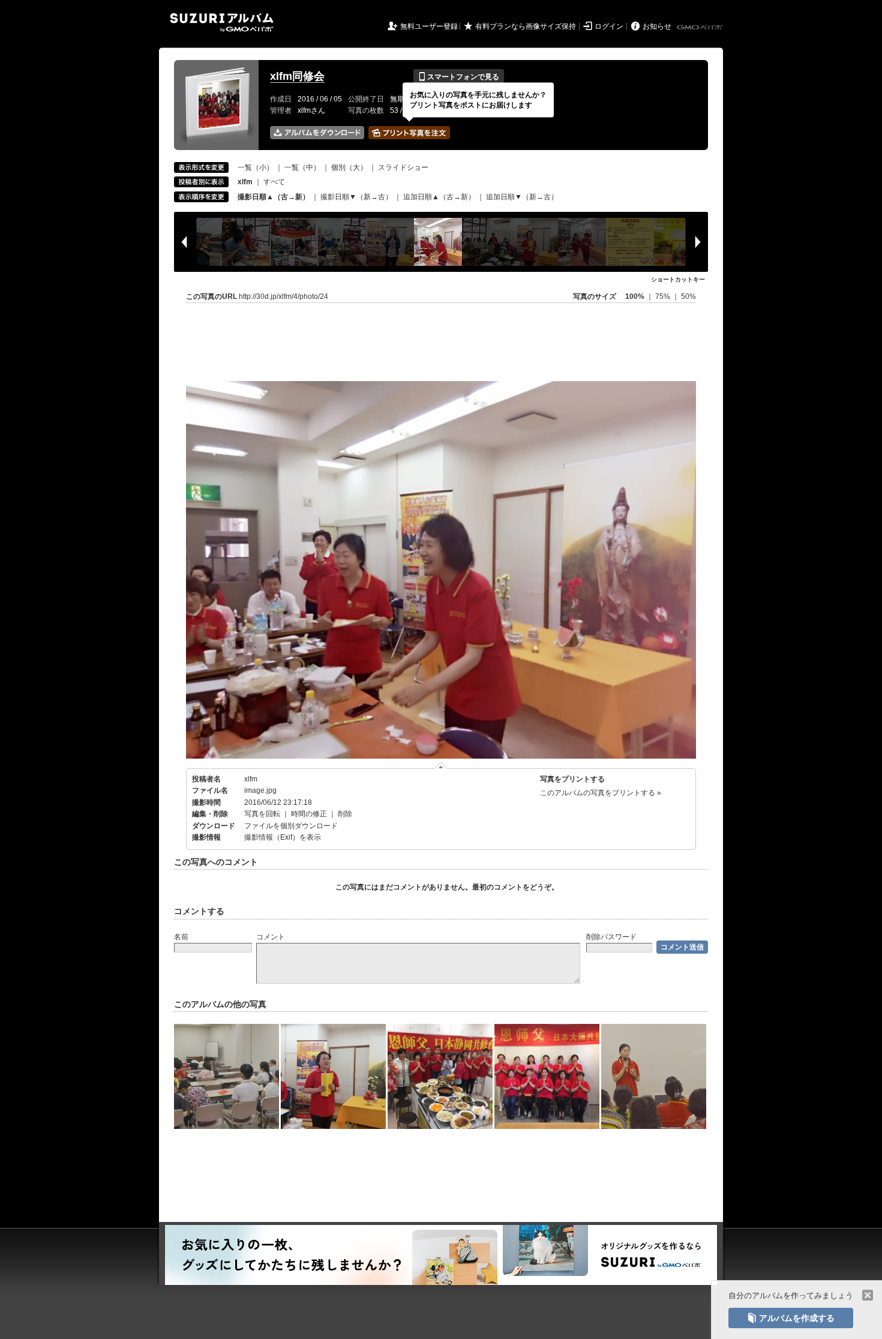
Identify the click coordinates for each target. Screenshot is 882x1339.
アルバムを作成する (791, 1318)
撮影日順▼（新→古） (356, 197)
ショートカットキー (678, 279)
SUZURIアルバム (221, 22)
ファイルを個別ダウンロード (291, 826)
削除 (345, 814)
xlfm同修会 (297, 76)
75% (663, 296)
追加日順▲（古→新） (439, 197)
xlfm (250, 779)
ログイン (609, 26)
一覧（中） (302, 167)
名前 (181, 937)
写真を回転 (262, 814)
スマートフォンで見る (458, 77)
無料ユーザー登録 (429, 26)
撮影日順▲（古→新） (274, 197)
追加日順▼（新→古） (522, 197)
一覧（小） (256, 167)
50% (688, 296)
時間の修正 (309, 814)
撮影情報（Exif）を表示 (282, 837)
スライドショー (403, 167)
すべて (274, 182)
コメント (270, 937)
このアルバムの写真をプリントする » (600, 793)
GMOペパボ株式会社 (701, 28)
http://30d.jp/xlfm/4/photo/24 (283, 296)
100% (634, 296)
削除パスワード (611, 937)
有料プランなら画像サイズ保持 (525, 26)
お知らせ (657, 26)
